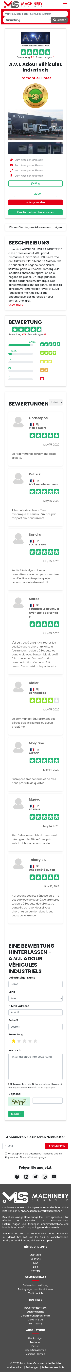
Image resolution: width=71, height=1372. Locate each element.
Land (11, 992)
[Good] (24, 1041)
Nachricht (15, 1050)
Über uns (36, 1259)
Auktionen (35, 1342)
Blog (37, 183)
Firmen (35, 1346)
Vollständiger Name (21, 978)
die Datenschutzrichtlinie (42, 1084)
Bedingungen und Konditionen (35, 1289)
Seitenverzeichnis (52, 1367)
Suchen (61, 20)
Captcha (14, 1094)
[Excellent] (35, 1041)
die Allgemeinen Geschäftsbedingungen (31, 1087)
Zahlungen (33, 1367)
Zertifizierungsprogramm (35, 1315)
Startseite (35, 1255)
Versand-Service (35, 1354)
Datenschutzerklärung (35, 1285)
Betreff (13, 1020)
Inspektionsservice (35, 1350)
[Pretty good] (30, 1041)
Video (37, 194)
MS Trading (35, 1323)
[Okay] (19, 1041)
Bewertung (15, 1034)
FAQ (35, 1262)
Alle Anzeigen (35, 1338)
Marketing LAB (35, 1319)
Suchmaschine (35, 1311)
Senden (16, 1114)
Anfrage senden (35, 202)
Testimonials (35, 1293)
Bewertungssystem (35, 1307)
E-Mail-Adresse (18, 1006)
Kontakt (35, 1270)
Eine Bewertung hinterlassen (35, 212)
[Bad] (13, 1041)
